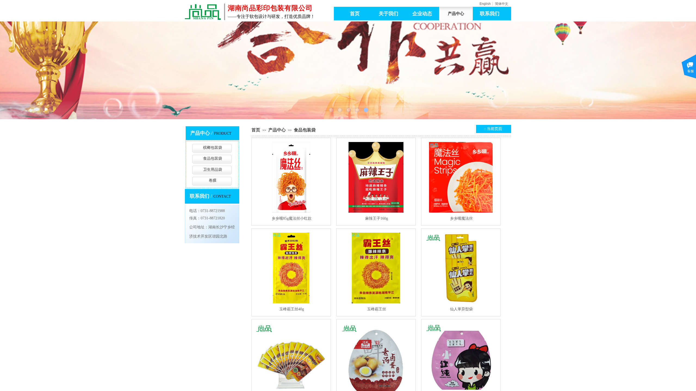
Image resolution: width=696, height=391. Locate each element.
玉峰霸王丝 (376, 309)
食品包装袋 (305, 130)
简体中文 (501, 4)
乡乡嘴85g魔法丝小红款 (292, 218)
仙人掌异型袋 (461, 309)
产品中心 (277, 130)
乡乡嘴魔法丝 (461, 218)
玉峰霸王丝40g (291, 309)
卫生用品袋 (212, 170)
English (485, 4)
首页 (255, 130)
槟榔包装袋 (212, 148)
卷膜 (212, 180)
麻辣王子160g (376, 218)
